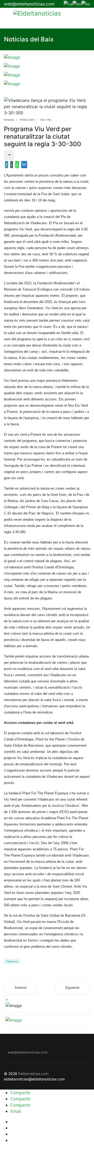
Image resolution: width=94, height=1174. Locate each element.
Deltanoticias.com (33, 1073)
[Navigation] (6, 18)
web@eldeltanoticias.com (29, 3)
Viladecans (12, 961)
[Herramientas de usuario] (9, 155)
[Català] (68, 3)
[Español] (85, 3)
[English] (77, 3)
